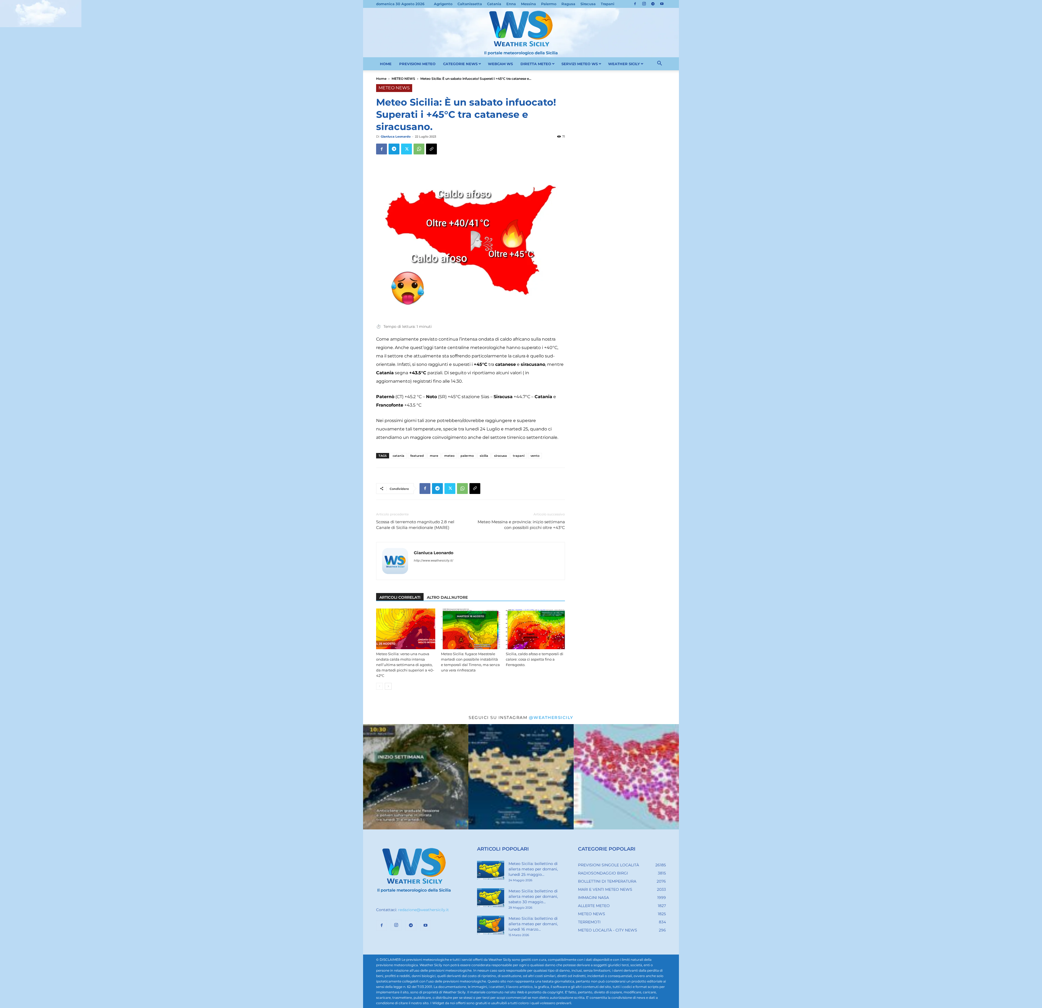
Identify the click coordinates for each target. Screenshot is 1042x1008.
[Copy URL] (431, 149)
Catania (494, 4)
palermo (467, 456)
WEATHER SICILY (624, 64)
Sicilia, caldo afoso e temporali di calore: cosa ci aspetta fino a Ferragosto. (534, 659)
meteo (449, 456)
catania (398, 456)
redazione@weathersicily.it (423, 909)
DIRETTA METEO (535, 64)
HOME (386, 64)
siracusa (500, 456)
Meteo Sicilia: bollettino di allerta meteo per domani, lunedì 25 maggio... (533, 869)
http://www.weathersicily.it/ (433, 560)
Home (381, 79)
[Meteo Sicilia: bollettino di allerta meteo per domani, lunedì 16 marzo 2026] (490, 925)
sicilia (484, 456)
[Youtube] (662, 4)
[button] (659, 64)
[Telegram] (653, 4)
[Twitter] (406, 149)
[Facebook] (635, 4)
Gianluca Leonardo (396, 136)
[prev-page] (379, 686)
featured (417, 456)
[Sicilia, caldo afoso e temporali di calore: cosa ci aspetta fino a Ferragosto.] (535, 628)
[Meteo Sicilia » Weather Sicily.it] (521, 32)
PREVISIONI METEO (417, 64)
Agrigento (443, 4)
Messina (528, 4)
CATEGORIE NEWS (460, 64)
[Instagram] (644, 4)
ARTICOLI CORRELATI (399, 597)
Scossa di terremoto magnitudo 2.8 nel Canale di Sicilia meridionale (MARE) (415, 524)
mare (434, 456)
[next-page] (388, 686)
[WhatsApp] (419, 149)
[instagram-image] (415, 776)
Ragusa (568, 4)
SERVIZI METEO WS (579, 64)
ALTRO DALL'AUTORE (447, 597)
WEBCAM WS (500, 64)
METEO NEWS (403, 79)
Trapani (607, 4)
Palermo (548, 4)
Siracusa (588, 4)
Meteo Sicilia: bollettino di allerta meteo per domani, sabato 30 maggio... (533, 896)
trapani (519, 456)
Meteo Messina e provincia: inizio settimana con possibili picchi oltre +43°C (521, 524)
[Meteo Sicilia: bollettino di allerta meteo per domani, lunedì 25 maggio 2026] (490, 870)
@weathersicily (551, 717)
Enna (511, 4)
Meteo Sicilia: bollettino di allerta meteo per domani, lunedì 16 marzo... (533, 924)
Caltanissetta (470, 4)
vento (534, 456)
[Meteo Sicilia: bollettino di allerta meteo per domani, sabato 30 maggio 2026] (490, 897)
